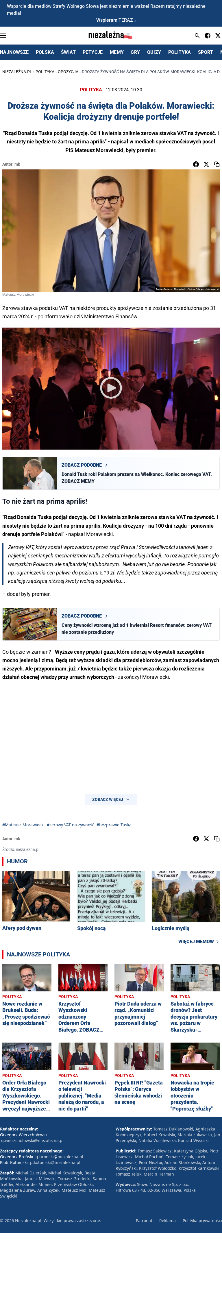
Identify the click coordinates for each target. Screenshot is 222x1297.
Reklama (167, 1220)
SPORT (205, 52)
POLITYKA (179, 52)
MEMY (117, 52)
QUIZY (154, 52)
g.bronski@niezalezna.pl (59, 1156)
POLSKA (45, 52)
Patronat (144, 1220)
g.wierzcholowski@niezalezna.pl (32, 1140)
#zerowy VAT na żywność (70, 824)
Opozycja (68, 71)
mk (17, 164)
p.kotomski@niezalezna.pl (55, 1162)
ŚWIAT (68, 52)
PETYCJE (93, 52)
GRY (135, 52)
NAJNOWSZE (14, 52)
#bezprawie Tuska (114, 824)
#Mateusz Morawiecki (23, 824)
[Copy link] (217, 164)
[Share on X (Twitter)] (206, 164)
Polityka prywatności (202, 1220)
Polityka (45, 71)
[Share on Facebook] (196, 164)
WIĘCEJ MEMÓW (196, 941)
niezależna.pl (17, 71)
